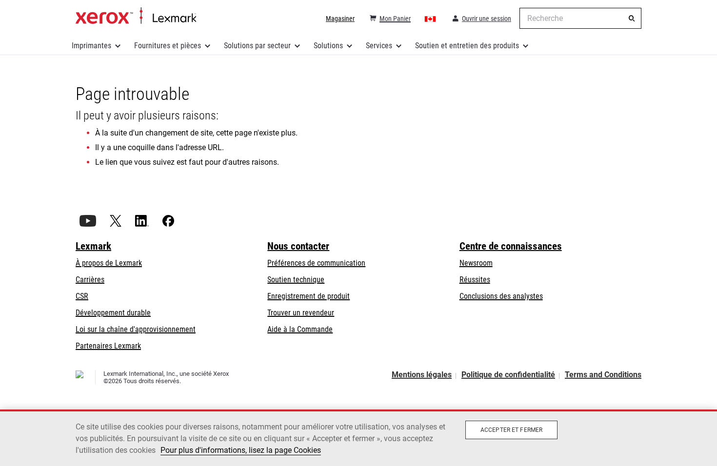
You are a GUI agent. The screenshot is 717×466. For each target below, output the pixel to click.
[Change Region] (430, 18)
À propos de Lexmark (109, 263)
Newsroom (476, 263)
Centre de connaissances (510, 246)
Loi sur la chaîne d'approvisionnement (136, 329)
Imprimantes (91, 45)
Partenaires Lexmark (108, 345)
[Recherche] (631, 18)
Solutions (328, 45)
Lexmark (93, 246)
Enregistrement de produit (308, 296)
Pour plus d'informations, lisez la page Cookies (240, 450)
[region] (358, 437)
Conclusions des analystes (501, 296)
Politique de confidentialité (508, 374)
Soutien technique (295, 279)
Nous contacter (298, 246)
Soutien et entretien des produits (467, 45)
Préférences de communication (316, 263)
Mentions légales (422, 374)
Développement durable (113, 312)
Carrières (90, 279)
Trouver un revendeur (300, 312)
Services (379, 45)
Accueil (136, 16)
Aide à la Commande (300, 329)
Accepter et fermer (511, 430)
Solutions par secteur (257, 45)
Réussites (474, 279)
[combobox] (580, 18)
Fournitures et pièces (167, 45)
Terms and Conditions (603, 374)
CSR (82, 296)
